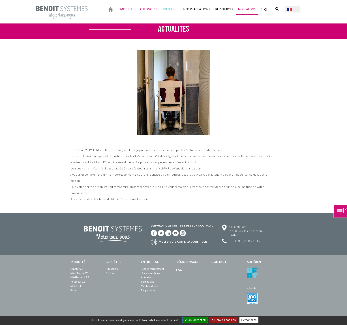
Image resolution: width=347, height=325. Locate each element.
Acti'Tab (110, 272)
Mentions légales (150, 285)
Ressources (224, 9)
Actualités (147, 277)
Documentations (150, 272)
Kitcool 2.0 (112, 268)
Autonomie (149, 9)
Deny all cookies (225, 320)
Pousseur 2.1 (77, 281)
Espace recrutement (152, 268)
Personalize (249, 320)
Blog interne (148, 290)
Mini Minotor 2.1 (79, 272)
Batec (73, 290)
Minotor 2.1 (76, 268)
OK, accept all (196, 320)
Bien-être (170, 9)
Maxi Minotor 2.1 (79, 277)
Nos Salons (247, 9)
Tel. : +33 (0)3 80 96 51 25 (245, 241)
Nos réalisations (196, 9)
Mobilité (127, 9)
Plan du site (147, 281)
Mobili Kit (75, 285)
